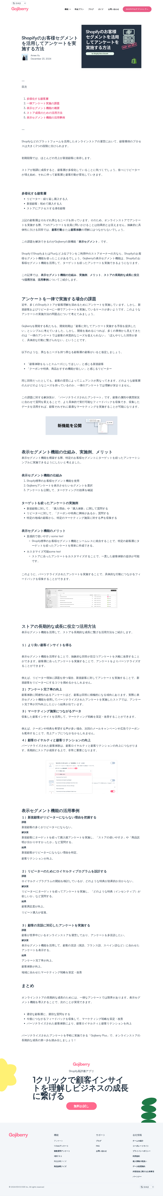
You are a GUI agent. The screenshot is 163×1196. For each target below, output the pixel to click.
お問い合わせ (113, 9)
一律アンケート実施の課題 (43, 103)
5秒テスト (58, 1156)
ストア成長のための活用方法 (44, 112)
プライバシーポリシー (142, 1151)
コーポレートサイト (141, 1146)
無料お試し (81, 1106)
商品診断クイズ (60, 1166)
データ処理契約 (139, 1166)
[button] (67, 9)
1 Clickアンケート (61, 1146)
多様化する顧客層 (37, 98)
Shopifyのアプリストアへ (137, 9)
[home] (20, 9)
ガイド (101, 9)
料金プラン (79, 9)
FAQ (97, 1146)
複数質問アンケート (62, 1151)
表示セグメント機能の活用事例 (46, 117)
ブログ (91, 9)
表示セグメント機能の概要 (43, 108)
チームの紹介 (138, 1141)
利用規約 (136, 1156)
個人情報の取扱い (140, 1161)
